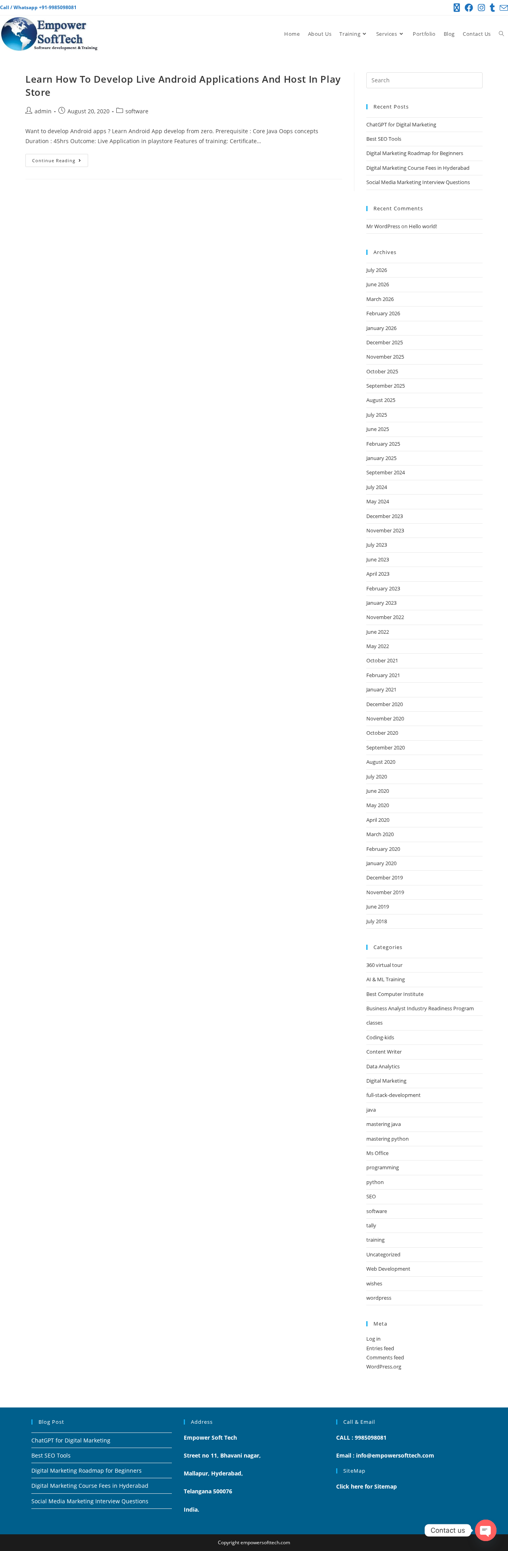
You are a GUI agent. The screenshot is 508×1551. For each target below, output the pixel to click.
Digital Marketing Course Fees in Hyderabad (418, 167)
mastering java (383, 1124)
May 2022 (377, 646)
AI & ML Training (385, 979)
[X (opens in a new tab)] (456, 8)
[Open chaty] (485, 1530)
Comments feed (385, 1357)
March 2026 (380, 299)
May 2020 (377, 805)
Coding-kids (380, 1037)
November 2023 (385, 530)
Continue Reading (60, 158)
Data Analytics (383, 1066)
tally (371, 1225)
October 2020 (382, 732)
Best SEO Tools (383, 138)
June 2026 (377, 284)
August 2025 (380, 400)
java (371, 1109)
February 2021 (383, 675)
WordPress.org (383, 1366)
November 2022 (385, 617)
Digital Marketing (386, 1080)
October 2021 (382, 660)
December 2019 (384, 877)
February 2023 (383, 588)
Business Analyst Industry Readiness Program (420, 1008)
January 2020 (381, 863)
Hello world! (423, 226)
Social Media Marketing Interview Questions (418, 182)
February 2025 (383, 443)
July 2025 (376, 414)
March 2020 (380, 834)
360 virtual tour (384, 965)
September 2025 (385, 385)
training (375, 1239)
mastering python (387, 1138)
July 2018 (376, 921)
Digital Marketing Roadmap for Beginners (414, 153)
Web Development (388, 1268)
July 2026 (376, 270)
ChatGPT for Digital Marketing (401, 124)
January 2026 (381, 328)
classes (374, 1022)
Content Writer (384, 1051)
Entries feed (380, 1348)
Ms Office (377, 1153)
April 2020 (377, 819)
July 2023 (376, 544)
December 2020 (384, 704)
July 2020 (376, 776)
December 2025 (384, 342)
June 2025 (377, 429)
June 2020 (377, 790)
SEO (371, 1196)
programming (382, 1167)
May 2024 (377, 501)
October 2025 (382, 371)
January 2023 (381, 602)
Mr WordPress (383, 226)
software (136, 111)
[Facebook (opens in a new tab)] (468, 8)
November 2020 (385, 718)
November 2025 (385, 356)
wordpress (378, 1297)
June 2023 (377, 559)
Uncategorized (383, 1254)
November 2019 (385, 892)
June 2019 (377, 906)
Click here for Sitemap (366, 1486)
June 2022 (377, 631)
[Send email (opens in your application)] (502, 8)
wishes (374, 1283)
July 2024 (376, 487)
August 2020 (380, 761)
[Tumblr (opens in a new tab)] (492, 8)
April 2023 (377, 573)
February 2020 (383, 848)
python (375, 1182)
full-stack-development (393, 1095)
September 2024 (385, 472)
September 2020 (385, 747)
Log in (373, 1338)
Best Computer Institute (394, 994)
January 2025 (381, 458)
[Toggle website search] (501, 34)
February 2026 (383, 313)
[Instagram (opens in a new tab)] (481, 8)
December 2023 (384, 516)
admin (43, 111)
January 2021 (381, 689)
